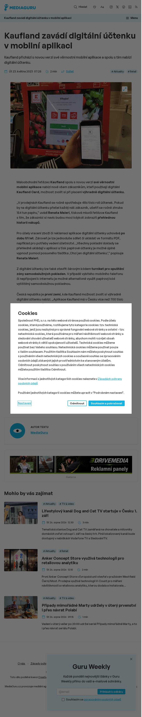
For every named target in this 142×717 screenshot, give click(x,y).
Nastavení (24, 403)
